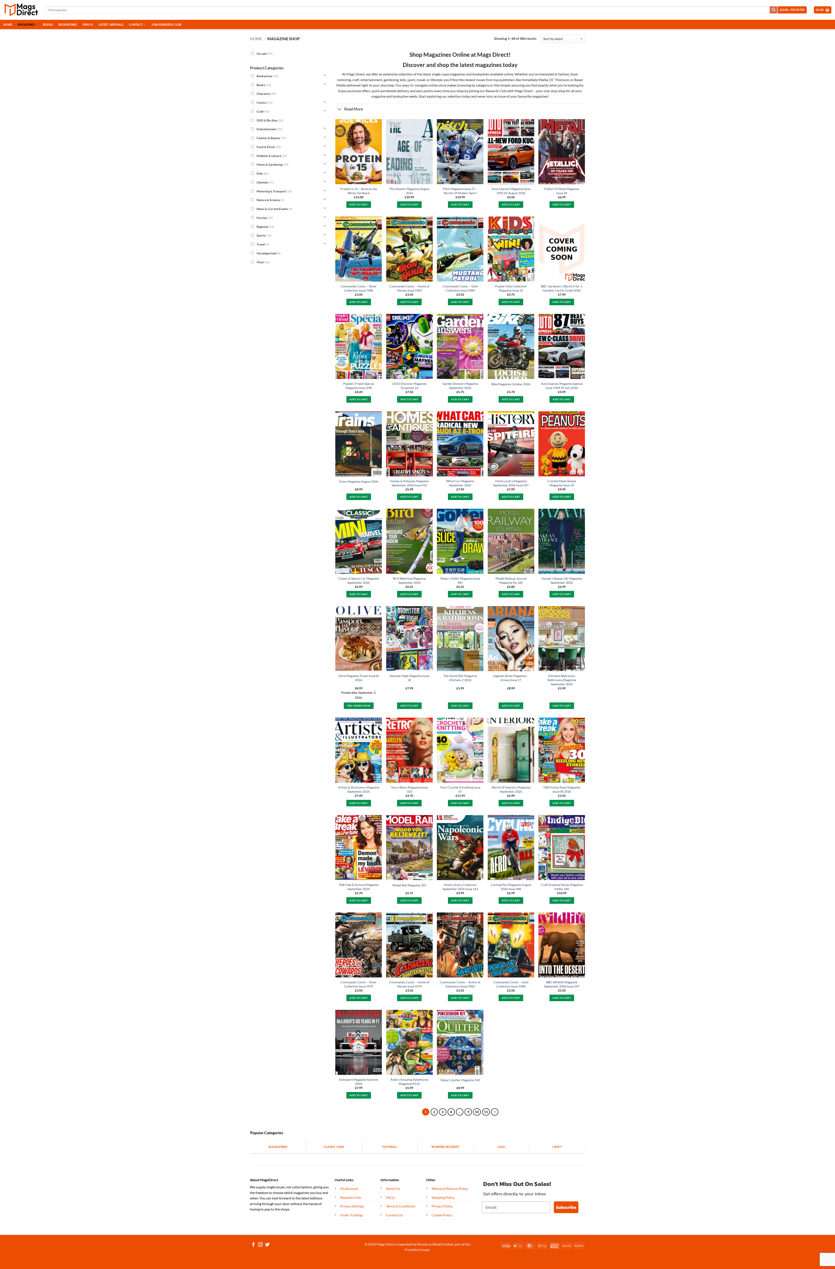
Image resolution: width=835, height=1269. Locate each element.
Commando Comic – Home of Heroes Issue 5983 (409, 288)
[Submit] (773, 10)
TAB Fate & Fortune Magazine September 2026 (359, 887)
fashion (563, 74)
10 (477, 1112)
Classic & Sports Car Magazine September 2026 (358, 580)
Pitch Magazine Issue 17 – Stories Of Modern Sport (460, 191)
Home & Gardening (272, 164)
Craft (263, 111)
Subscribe (566, 1207)
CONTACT (136, 24)
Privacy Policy (442, 1206)
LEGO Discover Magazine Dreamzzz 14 (409, 386)
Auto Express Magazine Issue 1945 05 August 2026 (511, 191)
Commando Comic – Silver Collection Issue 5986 (359, 288)
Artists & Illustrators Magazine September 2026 (358, 789)
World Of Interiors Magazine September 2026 (511, 789)
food (574, 74)
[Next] (494, 1112)
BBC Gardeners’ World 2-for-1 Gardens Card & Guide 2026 (561, 288)
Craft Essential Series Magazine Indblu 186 (562, 887)
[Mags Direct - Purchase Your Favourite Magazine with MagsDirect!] (21, 10)
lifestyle (436, 80)
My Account (349, 1188)
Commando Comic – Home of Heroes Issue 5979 (409, 984)
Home (256, 38)
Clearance (266, 93)
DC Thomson (559, 80)
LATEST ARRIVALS (111, 24)
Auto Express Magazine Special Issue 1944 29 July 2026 (562, 386)
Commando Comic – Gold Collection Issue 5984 (460, 288)
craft (355, 80)
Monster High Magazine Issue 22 (409, 678)
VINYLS (88, 24)
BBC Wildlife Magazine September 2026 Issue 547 (561, 984)
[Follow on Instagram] (260, 1244)
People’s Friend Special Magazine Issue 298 (358, 386)
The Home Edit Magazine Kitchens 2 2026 (460, 678)
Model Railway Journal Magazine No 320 (511, 580)
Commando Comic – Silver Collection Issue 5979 (359, 984)
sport (411, 80)
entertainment (371, 80)
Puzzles (265, 218)
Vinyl (263, 262)
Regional (265, 226)
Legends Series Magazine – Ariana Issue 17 (511, 678)
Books (264, 85)
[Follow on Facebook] (253, 1244)
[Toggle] (340, 109)
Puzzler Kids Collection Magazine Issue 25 (511, 288)
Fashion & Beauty (271, 138)
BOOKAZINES (67, 24)
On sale (264, 53)
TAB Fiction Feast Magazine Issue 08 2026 (561, 789)
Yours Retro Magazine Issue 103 (409, 789)
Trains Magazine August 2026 (358, 481)
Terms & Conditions (400, 1206)
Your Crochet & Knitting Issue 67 (460, 789)
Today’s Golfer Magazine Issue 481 (460, 580)
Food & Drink (269, 147)
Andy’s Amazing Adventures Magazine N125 (409, 1082)
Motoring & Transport (274, 191)
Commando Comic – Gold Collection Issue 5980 (510, 984)
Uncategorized (269, 253)
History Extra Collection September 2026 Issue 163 (460, 887)
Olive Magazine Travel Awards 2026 (358, 678)
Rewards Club (496, 91)
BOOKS (48, 24)
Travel (263, 244)
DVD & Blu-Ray (270, 120)
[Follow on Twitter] (267, 1244)
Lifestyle (265, 182)
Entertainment (269, 129)
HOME (7, 24)
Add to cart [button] (358, 204)
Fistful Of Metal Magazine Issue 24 (561, 191)
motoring (344, 80)
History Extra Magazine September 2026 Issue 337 (511, 483)
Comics (264, 102)
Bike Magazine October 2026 (510, 384)
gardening (391, 80)
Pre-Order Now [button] (359, 705)
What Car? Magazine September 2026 (460, 483)
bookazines (480, 74)
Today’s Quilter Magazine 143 (460, 1080)
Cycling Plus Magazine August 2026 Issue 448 (511, 887)
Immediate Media (535, 80)
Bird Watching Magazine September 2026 (409, 580)
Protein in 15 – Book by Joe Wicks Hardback (358, 191)
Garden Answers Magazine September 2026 (460, 386)
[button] (823, 9)
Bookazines (267, 76)
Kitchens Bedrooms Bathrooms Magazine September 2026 (562, 680)
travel (421, 80)
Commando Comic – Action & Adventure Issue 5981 (460, 984)
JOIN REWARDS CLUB (166, 24)
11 (486, 1112)
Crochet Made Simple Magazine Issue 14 (561, 483)
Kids (263, 173)
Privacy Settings (352, 1206)
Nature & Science (270, 200)
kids (403, 80)
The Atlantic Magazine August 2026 (409, 191)
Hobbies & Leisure (272, 155)
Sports (264, 235)
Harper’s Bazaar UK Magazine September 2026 (562, 580)
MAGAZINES (26, 24)
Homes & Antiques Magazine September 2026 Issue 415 (409, 483)
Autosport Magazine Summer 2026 (358, 1082)
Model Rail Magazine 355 (409, 885)
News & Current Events (274, 209)
